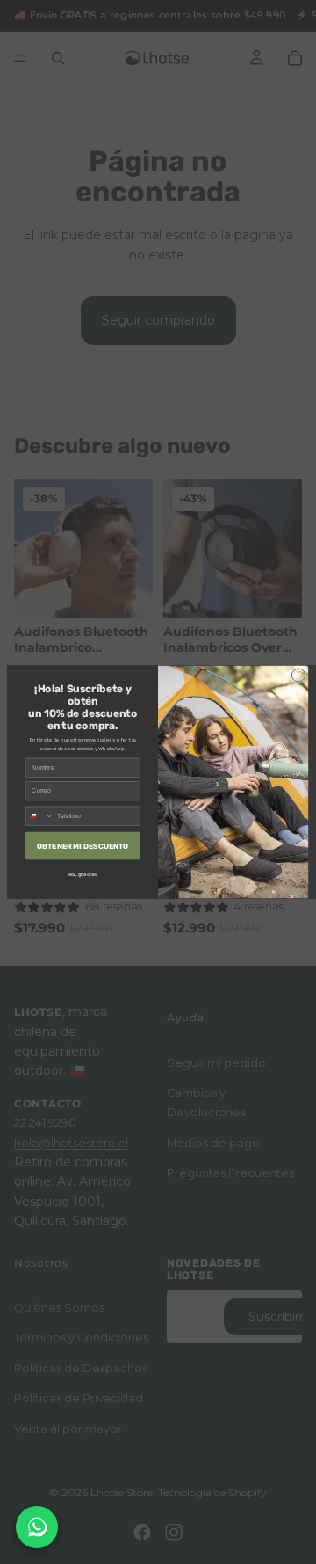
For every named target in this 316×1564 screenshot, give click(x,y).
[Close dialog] (298, 675)
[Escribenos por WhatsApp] (37, 1527)
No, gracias (82, 875)
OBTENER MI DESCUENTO (82, 845)
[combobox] (39, 816)
